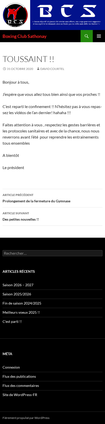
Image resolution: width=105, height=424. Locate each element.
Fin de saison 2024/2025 (22, 303)
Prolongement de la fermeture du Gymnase (36, 198)
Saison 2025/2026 (17, 294)
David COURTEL (52, 69)
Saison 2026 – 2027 (18, 285)
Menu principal (99, 36)
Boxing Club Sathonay (25, 36)
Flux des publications (19, 376)
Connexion (11, 367)
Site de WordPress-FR (20, 394)
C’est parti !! (12, 321)
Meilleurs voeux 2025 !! (21, 312)
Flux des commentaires (21, 385)
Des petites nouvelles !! (21, 216)
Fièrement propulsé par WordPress (26, 418)
